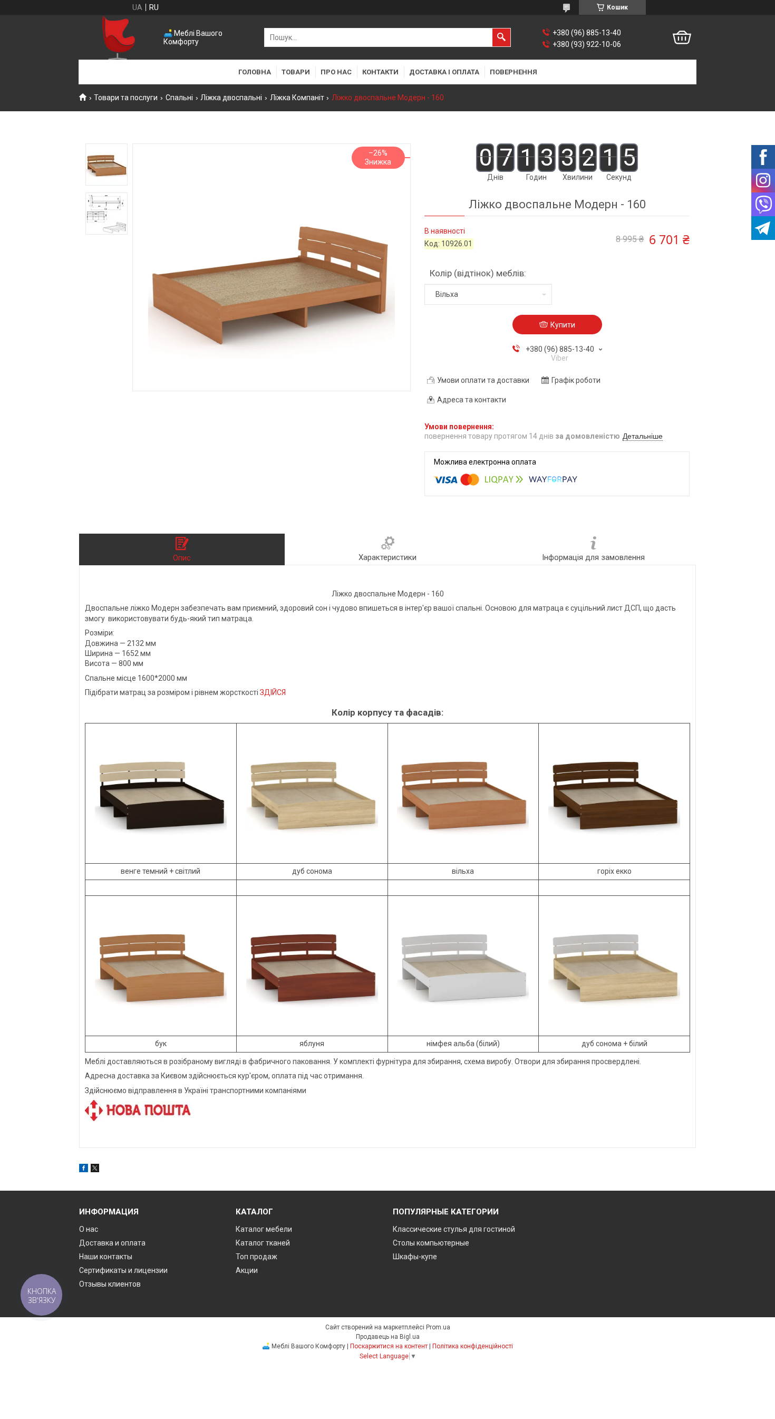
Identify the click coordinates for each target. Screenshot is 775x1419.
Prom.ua (438, 1327)
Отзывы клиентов (110, 1284)
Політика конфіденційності (472, 1346)
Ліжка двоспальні (231, 97)
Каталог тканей (263, 1243)
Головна (254, 72)
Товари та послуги (126, 97)
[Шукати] (501, 37)
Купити (562, 325)
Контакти (380, 72)
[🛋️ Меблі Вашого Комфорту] (118, 37)
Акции (247, 1270)
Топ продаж (256, 1256)
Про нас (336, 72)
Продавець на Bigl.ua (388, 1336)
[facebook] (83, 1169)
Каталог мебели (264, 1229)
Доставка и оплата (112, 1243)
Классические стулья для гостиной (454, 1229)
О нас (88, 1229)
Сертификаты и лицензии (123, 1270)
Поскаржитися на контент (389, 1346)
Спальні (179, 97)
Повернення (513, 72)
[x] (95, 1169)
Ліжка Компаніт (297, 97)
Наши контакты (105, 1256)
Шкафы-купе (415, 1256)
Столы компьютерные (431, 1243)
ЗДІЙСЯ (273, 692)
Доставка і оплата (444, 72)
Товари (296, 72)
